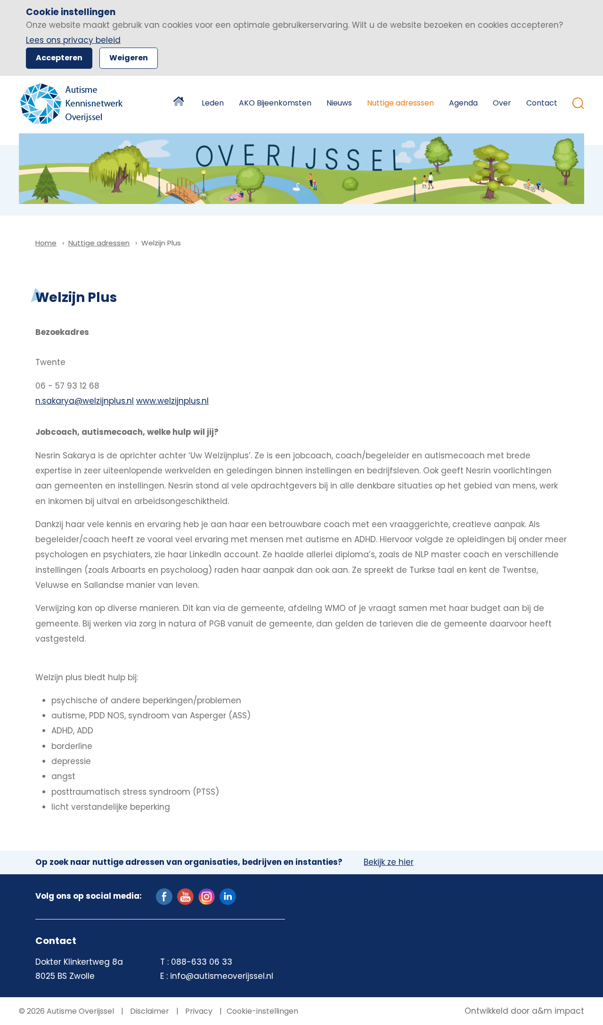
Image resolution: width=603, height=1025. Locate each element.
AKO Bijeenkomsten (275, 103)
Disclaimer (148, 1011)
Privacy (197, 1011)
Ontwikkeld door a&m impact (524, 1011)
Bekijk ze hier (389, 862)
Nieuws (339, 103)
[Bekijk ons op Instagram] (206, 896)
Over (502, 103)
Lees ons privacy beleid (73, 40)
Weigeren (128, 57)
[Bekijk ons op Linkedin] (228, 896)
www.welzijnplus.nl (172, 401)
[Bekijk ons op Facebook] (164, 896)
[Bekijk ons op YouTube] (185, 896)
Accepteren (59, 57)
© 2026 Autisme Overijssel (66, 1011)
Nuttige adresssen (400, 103)
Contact (541, 103)
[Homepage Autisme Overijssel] (72, 103)
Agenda (463, 103)
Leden (213, 103)
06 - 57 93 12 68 (67, 385)
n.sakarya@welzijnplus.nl (84, 401)
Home (180, 103)
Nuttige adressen (99, 243)
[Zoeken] (578, 103)
